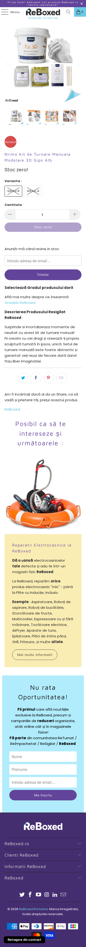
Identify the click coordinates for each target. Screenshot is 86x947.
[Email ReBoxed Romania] (63, 895)
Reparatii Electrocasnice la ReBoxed (42, 548)
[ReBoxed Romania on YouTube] (38, 895)
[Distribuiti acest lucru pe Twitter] (23, 378)
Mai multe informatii (34, 655)
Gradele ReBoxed (20, 302)
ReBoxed (12, 409)
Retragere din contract (24, 940)
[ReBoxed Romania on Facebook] (30, 895)
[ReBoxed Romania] (43, 12)
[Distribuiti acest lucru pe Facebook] (36, 378)
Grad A (33, 191)
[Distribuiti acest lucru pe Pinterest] (48, 378)
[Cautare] (68, 12)
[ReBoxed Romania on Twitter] (22, 895)
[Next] (78, 64)
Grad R (13, 191)
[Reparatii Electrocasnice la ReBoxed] (43, 495)
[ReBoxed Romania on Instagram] (47, 895)
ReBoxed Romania (33, 909)
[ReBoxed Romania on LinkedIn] (55, 895)
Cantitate (13, 205)
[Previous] (8, 64)
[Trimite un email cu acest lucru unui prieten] (61, 378)
